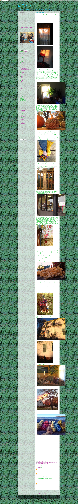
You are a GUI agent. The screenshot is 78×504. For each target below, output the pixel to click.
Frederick (48, 292)
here (54, 167)
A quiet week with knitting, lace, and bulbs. (26, 69)
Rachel (39, 482)
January (22, 81)
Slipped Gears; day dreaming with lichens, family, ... (26, 65)
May (22, 77)
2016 (21, 57)
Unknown (39, 467)
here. (53, 164)
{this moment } (22, 134)
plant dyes (42, 463)
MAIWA (22, 122)
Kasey (39, 472)
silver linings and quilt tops (23, 120)
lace (54, 462)
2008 (21, 88)
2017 (21, 56)
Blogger (44, 497)
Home (47, 491)
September (22, 72)
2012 (21, 83)
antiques (39, 462)
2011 (21, 84)
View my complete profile (23, 46)
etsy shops (45, 462)
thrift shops (46, 463)
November (22, 63)
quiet (44, 463)
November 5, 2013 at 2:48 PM (42, 479)
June (22, 76)
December (22, 62)
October (22, 71)
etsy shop (40, 167)
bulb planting (42, 462)
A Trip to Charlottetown (24, 68)
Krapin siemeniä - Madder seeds (23, 112)
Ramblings (22, 127)
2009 (21, 87)
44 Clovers (24, 5)
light (56, 462)
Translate (26, 51)
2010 (21, 85)
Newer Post (38, 491)
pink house (39, 463)
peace (36, 463)
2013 (21, 61)
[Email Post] (45, 461)
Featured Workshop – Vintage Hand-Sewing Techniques (23, 124)
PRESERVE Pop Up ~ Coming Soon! (23, 128)
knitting (53, 462)
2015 (21, 58)
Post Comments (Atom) (42, 493)
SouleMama (22, 118)
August (22, 73)
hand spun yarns (49, 462)
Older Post (56, 491)
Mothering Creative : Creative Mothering (26, 27)
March (22, 80)
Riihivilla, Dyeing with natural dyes (23, 111)
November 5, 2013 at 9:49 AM (42, 469)
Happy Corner (22, 134)
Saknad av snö (22, 131)
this (55, 287)
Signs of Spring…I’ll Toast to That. (23, 116)
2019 (21, 54)
